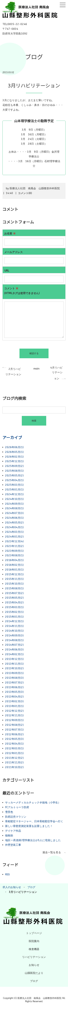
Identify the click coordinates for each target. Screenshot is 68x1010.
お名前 (10, 233)
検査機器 (34, 949)
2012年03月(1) (14, 748)
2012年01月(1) (14, 753)
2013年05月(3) (14, 691)
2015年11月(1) (14, 579)
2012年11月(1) (14, 715)
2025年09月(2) (14, 466)
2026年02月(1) (14, 456)
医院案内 (34, 941)
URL (6, 270)
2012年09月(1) (14, 720)
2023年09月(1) (14, 550)
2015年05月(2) (14, 597)
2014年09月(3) (14, 635)
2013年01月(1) (14, 706)
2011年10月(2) (14, 767)
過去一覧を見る (51, 852)
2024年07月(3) (14, 513)
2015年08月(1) (14, 588)
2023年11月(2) (14, 546)
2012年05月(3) (14, 739)
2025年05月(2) (14, 475)
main (36, 368)
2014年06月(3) (14, 649)
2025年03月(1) (14, 484)
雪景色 (9, 812)
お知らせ (34, 965)
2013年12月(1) (14, 659)
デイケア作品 (13, 830)
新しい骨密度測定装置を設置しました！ (29, 826)
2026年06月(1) (14, 447)
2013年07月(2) (14, 682)
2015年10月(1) (14, 583)
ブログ (31, 887)
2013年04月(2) (14, 696)
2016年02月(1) (14, 564)
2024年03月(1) (14, 531)
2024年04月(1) (14, 527)
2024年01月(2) (14, 536)
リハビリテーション (34, 957)
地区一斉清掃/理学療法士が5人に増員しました (33, 840)
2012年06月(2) (14, 734)
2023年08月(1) (14, 555)
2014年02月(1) (14, 654)
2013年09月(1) (14, 673)
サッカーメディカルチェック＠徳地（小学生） (33, 802)
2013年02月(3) (14, 701)
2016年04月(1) (14, 560)
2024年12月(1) (14, 494)
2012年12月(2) (14, 710)
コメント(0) (25, 193)
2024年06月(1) (14, 517)
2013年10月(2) (14, 668)
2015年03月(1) (14, 607)
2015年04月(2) (14, 602)
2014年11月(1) (14, 626)
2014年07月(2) (14, 644)
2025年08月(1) (14, 470)
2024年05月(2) (14, 522)
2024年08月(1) (14, 508)
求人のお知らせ (11, 887)
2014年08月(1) (14, 640)
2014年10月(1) (14, 630)
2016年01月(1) (14, 569)
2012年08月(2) (14, 724)
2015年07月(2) (14, 593)
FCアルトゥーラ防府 (17, 807)
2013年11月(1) (14, 663)
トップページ (34, 933)
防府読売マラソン (15, 816)
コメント (22, 291)
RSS (7, 874)
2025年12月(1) (14, 461)
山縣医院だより (34, 973)
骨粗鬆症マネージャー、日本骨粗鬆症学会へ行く (34, 821)
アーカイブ (12, 437)
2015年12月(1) (14, 574)
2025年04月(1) (14, 480)
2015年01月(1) (14, 616)
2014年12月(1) (14, 621)
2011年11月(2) (14, 762)
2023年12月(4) (14, 541)
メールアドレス (13, 252)
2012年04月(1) (14, 743)
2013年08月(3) (14, 677)
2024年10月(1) (14, 499)
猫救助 (9, 835)
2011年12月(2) (14, 757)
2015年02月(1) (14, 612)
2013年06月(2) (14, 687)
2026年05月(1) (14, 452)
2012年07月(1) (14, 729)
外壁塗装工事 (13, 844)
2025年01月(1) (14, 489)
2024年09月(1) (14, 503)
